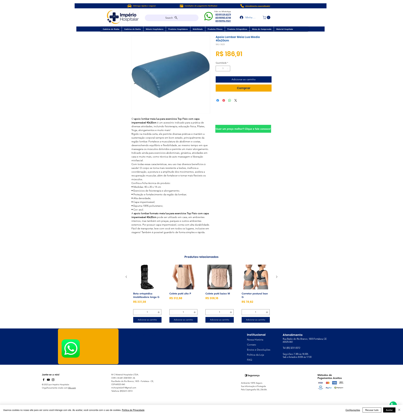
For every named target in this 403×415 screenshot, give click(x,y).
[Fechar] (399, 409)
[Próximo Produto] (277, 277)
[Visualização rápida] (147, 277)
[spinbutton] (223, 68)
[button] (267, 17)
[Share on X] (236, 100)
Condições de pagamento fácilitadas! (201, 5)
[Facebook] (43, 379)
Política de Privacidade (133, 410)
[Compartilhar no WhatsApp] (230, 100)
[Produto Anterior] (126, 277)
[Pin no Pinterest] (224, 100)
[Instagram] (53, 379)
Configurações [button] (353, 410)
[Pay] (181, 6)
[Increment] (228, 68)
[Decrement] (218, 68)
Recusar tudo (372, 410)
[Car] (129, 6)
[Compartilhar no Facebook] (218, 100)
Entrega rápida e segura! (144, 5)
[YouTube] (48, 379)
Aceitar (389, 410)
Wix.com (72, 388)
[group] (201, 294)
